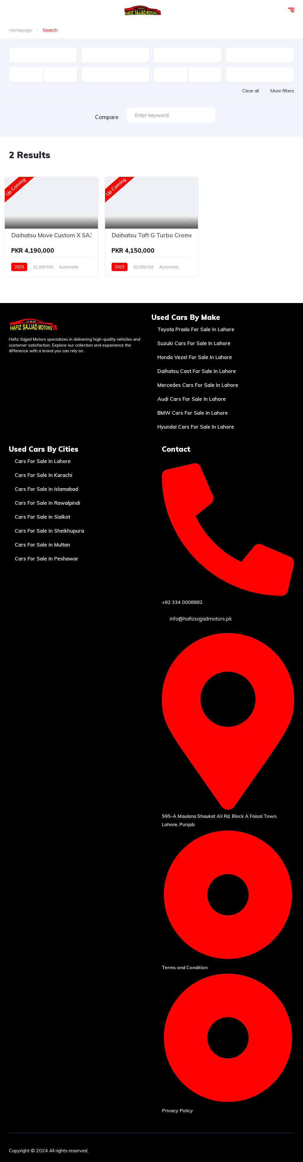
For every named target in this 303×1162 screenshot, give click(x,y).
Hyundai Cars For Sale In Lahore (195, 427)
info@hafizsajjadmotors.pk (200, 619)
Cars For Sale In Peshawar (46, 558)
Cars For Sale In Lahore (43, 461)
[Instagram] (251, 1149)
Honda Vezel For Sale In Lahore (194, 357)
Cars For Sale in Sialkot (42, 517)
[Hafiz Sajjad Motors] (142, 10)
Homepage (20, 30)
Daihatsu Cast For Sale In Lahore (196, 371)
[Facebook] (234, 1149)
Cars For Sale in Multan (42, 544)
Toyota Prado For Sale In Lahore (195, 329)
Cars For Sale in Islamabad (46, 489)
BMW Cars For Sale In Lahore (192, 413)
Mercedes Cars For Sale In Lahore (197, 385)
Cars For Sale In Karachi (43, 475)
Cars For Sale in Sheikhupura (49, 531)
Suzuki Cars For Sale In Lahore (194, 343)
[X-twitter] (269, 1149)
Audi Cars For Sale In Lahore (191, 399)
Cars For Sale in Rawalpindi (47, 503)
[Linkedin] (286, 1149)
